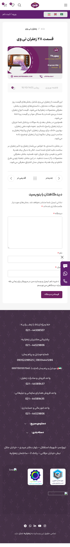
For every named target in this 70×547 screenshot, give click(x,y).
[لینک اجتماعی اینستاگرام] (44, 526)
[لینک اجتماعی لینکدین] (34, 526)
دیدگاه (57, 213)
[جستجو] (19, 5)
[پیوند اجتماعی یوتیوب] (39, 526)
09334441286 (44, 360)
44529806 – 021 (35, 345)
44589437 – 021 (35, 384)
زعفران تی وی (31, 29)
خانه (43, 29)
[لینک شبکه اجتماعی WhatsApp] (30, 526)
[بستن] (62, 257)
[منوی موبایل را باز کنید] (65, 5)
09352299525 (25, 360)
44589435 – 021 (34, 399)
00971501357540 (20, 368)
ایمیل (58, 267)
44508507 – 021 (35, 330)
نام (59, 253)
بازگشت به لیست (35, 178)
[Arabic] (61, 14)
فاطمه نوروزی (51, 88)
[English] (55, 14)
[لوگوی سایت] (35, 5)
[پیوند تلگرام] (25, 526)
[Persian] (49, 14)
